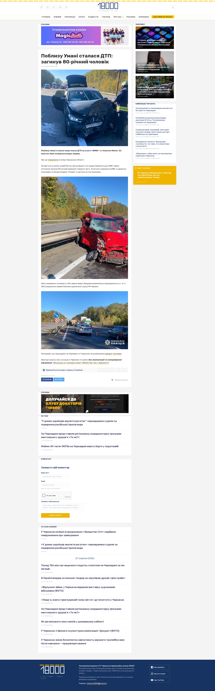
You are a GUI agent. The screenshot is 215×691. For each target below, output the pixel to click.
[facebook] (41, 7)
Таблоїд (106, 17)
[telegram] (60, 7)
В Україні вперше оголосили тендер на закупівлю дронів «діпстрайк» (83, 578)
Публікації (70, 17)
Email (43, 481)
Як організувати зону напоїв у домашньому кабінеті (72, 621)
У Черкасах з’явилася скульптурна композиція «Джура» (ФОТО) (80, 630)
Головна (46, 17)
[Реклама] (85, 35)
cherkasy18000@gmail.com (97, 683)
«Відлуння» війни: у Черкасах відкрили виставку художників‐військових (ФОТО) (78, 589)
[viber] (66, 7)
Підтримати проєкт (163, 17)
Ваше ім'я (45, 473)
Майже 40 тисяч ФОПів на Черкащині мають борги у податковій (79, 446)
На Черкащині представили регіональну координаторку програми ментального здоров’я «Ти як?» (81, 610)
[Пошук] (173, 7)
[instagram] (47, 7)
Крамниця (144, 17)
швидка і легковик (113, 354)
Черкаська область (121, 380)
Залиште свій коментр (50, 501)
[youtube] (54, 7)
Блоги (82, 17)
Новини (57, 17)
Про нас (118, 17)
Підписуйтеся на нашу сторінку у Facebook (64, 370)
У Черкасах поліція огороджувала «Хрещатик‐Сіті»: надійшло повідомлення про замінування (78, 533)
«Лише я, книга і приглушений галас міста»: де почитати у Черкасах (82, 599)
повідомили (53, 160)
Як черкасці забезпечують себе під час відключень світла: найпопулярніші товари (154, 175)
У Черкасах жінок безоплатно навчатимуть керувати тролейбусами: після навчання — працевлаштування (83, 641)
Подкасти (93, 17)
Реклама (131, 17)
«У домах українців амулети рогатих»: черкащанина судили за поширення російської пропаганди (79, 546)
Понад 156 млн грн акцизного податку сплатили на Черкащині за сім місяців (82, 567)
